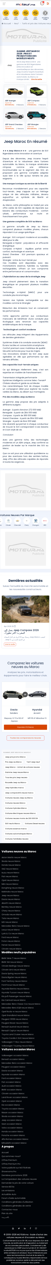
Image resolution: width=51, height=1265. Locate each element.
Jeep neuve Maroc (10, 895)
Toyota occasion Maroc (13, 1108)
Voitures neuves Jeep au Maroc (19, 798)
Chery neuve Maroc (11, 910)
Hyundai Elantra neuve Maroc (15, 988)
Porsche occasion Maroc (13, 1135)
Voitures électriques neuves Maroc (20, 813)
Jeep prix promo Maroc (15, 757)
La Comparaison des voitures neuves (19, 1179)
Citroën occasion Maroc (13, 1093)
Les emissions (8, 1190)
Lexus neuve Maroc (11, 929)
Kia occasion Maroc (11, 1105)
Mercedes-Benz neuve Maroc (16, 926)
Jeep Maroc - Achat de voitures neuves (22, 767)
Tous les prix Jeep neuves (16, 777)
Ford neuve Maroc (10, 937)
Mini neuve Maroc (10, 884)
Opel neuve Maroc (10, 880)
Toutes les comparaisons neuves (25, 738)
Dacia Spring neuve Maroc (14, 973)
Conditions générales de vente (16, 1205)
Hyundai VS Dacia (25, 727)
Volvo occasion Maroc (12, 1127)
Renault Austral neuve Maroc (15, 1026)
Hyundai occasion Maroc (13, 1074)
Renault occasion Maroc (13, 1059)
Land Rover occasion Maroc (15, 1097)
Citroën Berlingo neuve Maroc (16, 966)
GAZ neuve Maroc (10, 868)
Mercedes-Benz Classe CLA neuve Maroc (21, 1004)
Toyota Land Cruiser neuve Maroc (18, 1034)
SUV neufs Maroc (12, 823)
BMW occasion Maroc (12, 1089)
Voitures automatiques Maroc (18, 834)
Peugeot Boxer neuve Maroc (15, 1023)
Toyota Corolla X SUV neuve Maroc (18, 1038)
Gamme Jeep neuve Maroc (17, 772)
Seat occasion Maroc (12, 1124)
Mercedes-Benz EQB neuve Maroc (18, 1007)
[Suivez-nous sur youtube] (13, 1228)
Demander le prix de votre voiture (18, 1183)
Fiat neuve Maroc (10, 876)
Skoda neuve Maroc (11, 861)
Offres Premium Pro (11, 1164)
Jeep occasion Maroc (12, 1120)
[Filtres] (48, 3)
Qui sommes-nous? (11, 1156)
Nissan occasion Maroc (12, 1112)
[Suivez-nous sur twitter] (19, 1228)
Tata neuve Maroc (10, 918)
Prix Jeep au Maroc (13, 762)
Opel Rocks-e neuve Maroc (14, 1011)
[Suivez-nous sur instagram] (36, 1228)
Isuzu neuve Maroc (10, 872)
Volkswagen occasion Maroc (15, 1055)
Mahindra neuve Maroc (13, 891)
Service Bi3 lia (8, 1186)
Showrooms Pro (9, 1171)
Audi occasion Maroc (11, 1086)
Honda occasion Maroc (13, 1131)
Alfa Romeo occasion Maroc (15, 1139)
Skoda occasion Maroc (12, 1116)
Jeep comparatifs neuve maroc (19, 793)
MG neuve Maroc (10, 922)
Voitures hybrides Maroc (16, 808)
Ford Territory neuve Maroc (14, 981)
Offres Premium (9, 1160)
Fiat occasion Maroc (11, 1082)
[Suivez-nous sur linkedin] (25, 1228)
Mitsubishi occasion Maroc (14, 1143)
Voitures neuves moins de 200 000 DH (21, 818)
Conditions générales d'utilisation (17, 1202)
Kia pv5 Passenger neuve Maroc (17, 996)
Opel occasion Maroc (12, 1101)
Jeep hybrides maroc (14, 787)
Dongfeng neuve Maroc (13, 888)
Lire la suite (36, 79)
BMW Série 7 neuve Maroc (14, 958)
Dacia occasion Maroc (12, 1070)
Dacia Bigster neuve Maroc (14, 977)
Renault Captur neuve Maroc (15, 1030)
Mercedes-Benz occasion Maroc (17, 1063)
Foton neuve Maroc (11, 941)
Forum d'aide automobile (14, 1198)
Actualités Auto (9, 1194)
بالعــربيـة (5, 1217)
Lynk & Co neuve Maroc (13, 933)
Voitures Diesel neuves (35, 823)
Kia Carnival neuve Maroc (14, 1000)
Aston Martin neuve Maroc (14, 857)
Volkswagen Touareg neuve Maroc (18, 1045)
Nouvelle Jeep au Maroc (15, 782)
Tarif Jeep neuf (33, 762)
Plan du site (7, 1213)
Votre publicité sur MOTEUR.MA (16, 1167)
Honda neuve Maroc (11, 865)
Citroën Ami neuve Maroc (14, 969)
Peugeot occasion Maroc (13, 1066)
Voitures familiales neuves (16, 839)
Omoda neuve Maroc (12, 914)
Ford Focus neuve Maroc (13, 985)
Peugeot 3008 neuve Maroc (15, 1019)
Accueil (7, 23)
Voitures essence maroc (16, 829)
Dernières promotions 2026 (14, 1175)
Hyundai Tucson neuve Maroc (16, 992)
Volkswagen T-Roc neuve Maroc (17, 1042)
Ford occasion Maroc (11, 1078)
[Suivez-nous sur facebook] (30, 1228)
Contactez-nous (10, 1209)
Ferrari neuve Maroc (11, 945)
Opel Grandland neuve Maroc (16, 1015)
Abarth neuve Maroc (11, 903)
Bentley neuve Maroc (12, 907)
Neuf (16, 23)
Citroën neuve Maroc (12, 948)
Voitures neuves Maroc (15, 803)
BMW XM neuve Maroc (12, 962)
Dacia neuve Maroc (11, 899)
